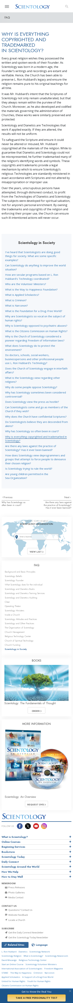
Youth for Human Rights (38, 981)
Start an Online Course (12, 964)
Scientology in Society (16, 649)
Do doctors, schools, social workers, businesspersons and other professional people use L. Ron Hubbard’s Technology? (34, 359)
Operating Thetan (13, 606)
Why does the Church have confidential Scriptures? (36, 416)
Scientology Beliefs (13, 576)
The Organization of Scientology (19, 627)
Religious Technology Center (18, 636)
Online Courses (11, 842)
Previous (8, 497)
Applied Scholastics (11, 977)
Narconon (49, 972)
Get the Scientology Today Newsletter (28, 937)
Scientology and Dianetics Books (20, 589)
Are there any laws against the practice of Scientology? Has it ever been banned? (57, 505)
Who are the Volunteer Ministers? (25, 284)
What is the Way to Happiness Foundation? (31, 289)
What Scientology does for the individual (24, 584)
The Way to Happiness (20, 972)
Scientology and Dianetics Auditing (21, 597)
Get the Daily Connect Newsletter (25, 932)
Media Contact (15, 897)
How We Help (10, 872)
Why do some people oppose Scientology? (31, 387)
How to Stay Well (12, 877)
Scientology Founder (14, 580)
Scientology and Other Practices (19, 623)
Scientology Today (13, 857)
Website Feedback (18, 914)
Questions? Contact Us (20, 910)
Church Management (14, 632)
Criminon (38, 972)
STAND (5, 972)
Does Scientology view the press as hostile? (32, 401)
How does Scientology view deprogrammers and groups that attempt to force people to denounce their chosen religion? (35, 459)
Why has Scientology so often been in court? (32, 431)
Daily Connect (10, 862)
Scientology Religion (11, 956)
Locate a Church (16, 920)
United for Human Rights (13, 981)
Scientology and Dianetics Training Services (25, 593)
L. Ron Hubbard (9, 951)
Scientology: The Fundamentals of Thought (30, 703)
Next (67, 497)
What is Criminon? (16, 300)
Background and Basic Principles (20, 571)
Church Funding (12, 645)
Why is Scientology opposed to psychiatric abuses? (36, 325)
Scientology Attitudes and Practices (21, 619)
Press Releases (16, 887)
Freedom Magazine (53, 968)
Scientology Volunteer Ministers (41, 964)
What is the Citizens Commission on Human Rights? (36, 331)
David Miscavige (9, 960)
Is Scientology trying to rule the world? (28, 468)
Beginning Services (13, 847)
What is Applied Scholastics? (22, 294)
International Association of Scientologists (22, 968)
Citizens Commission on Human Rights (20, 985)
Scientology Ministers (14, 610)
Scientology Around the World (20, 867)
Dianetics (23, 951)
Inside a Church (12, 614)
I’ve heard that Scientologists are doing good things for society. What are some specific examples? (32, 256)
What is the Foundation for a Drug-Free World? (33, 311)
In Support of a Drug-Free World (37, 977)
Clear (7, 602)
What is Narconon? (16, 305)
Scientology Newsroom (56, 956)
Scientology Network (39, 951)
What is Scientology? (15, 837)
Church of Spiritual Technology (19, 640)
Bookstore (8, 852)
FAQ (36, 565)
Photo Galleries (16, 892)
